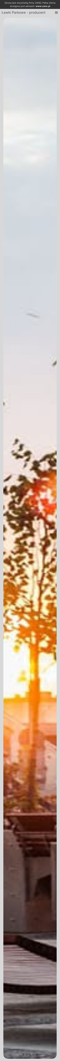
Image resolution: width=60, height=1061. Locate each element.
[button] (56, 12)
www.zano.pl (43, 6)
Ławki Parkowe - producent (23, 12)
